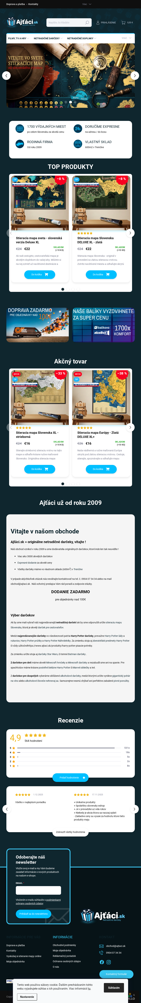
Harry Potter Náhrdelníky (57, 640)
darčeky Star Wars (48, 654)
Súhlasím (114, 987)
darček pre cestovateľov (50, 627)
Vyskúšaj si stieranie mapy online (23, 956)
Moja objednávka (15, 961)
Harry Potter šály (114, 636)
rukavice (15, 640)
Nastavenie (27, 997)
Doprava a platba (15, 4)
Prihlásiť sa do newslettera (33, 913)
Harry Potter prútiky (31, 640)
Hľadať (87, 22)
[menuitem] (19, 38)
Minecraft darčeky (77, 662)
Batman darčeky (77, 654)
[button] (8, 75)
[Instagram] (108, 961)
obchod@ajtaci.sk (115, 946)
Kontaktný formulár (116, 974)
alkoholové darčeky (70, 675)
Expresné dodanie (27, 562)
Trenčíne (78, 569)
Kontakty (33, 4)
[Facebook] (101, 961)
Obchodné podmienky (64, 945)
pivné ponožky (121, 680)
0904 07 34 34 (113, 952)
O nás (56, 966)
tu (89, 988)
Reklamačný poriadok (64, 956)
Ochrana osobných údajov (67, 961)
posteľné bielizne (47, 667)
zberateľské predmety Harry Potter (111, 640)
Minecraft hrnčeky (56, 662)
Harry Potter (63, 667)
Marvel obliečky (81, 667)
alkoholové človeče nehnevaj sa (41, 680)
